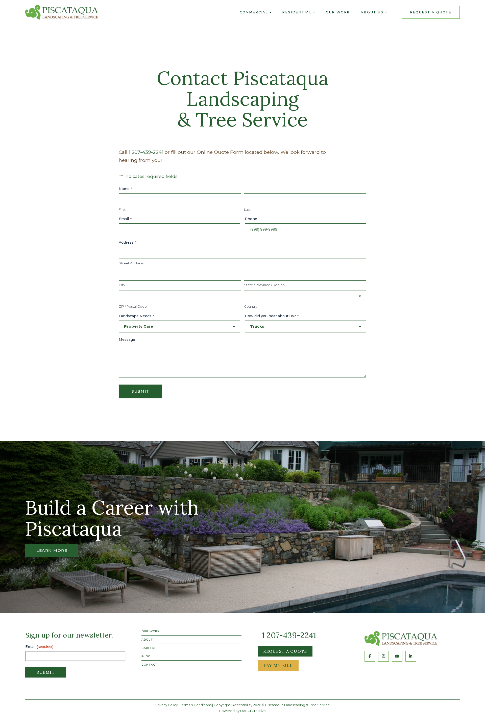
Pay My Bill (278, 665)
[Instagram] (383, 656)
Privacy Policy (166, 705)
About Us (372, 12)
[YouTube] (397, 656)
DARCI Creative (253, 711)
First (122, 209)
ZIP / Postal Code (133, 306)
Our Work (338, 12)
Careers (148, 648)
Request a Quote (285, 651)
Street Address (131, 263)
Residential (296, 12)
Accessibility (242, 705)
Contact (149, 664)
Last (247, 209)
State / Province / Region (264, 285)
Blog (146, 656)
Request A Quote (430, 12)
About (147, 639)
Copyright (222, 705)
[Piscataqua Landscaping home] (401, 638)
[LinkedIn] (410, 656)
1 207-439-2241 (146, 152)
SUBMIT (140, 391)
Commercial (254, 12)
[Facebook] (370, 656)
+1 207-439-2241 (287, 635)
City (122, 285)
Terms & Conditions (195, 705)
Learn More (51, 550)
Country (250, 306)
